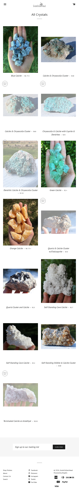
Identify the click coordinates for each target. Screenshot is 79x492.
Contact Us (7, 476)
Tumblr (33, 479)
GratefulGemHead (66, 470)
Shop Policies (7, 470)
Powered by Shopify (60, 473)
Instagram (34, 476)
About (5, 473)
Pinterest (33, 473)
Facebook (34, 470)
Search (5, 479)
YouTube (34, 482)
